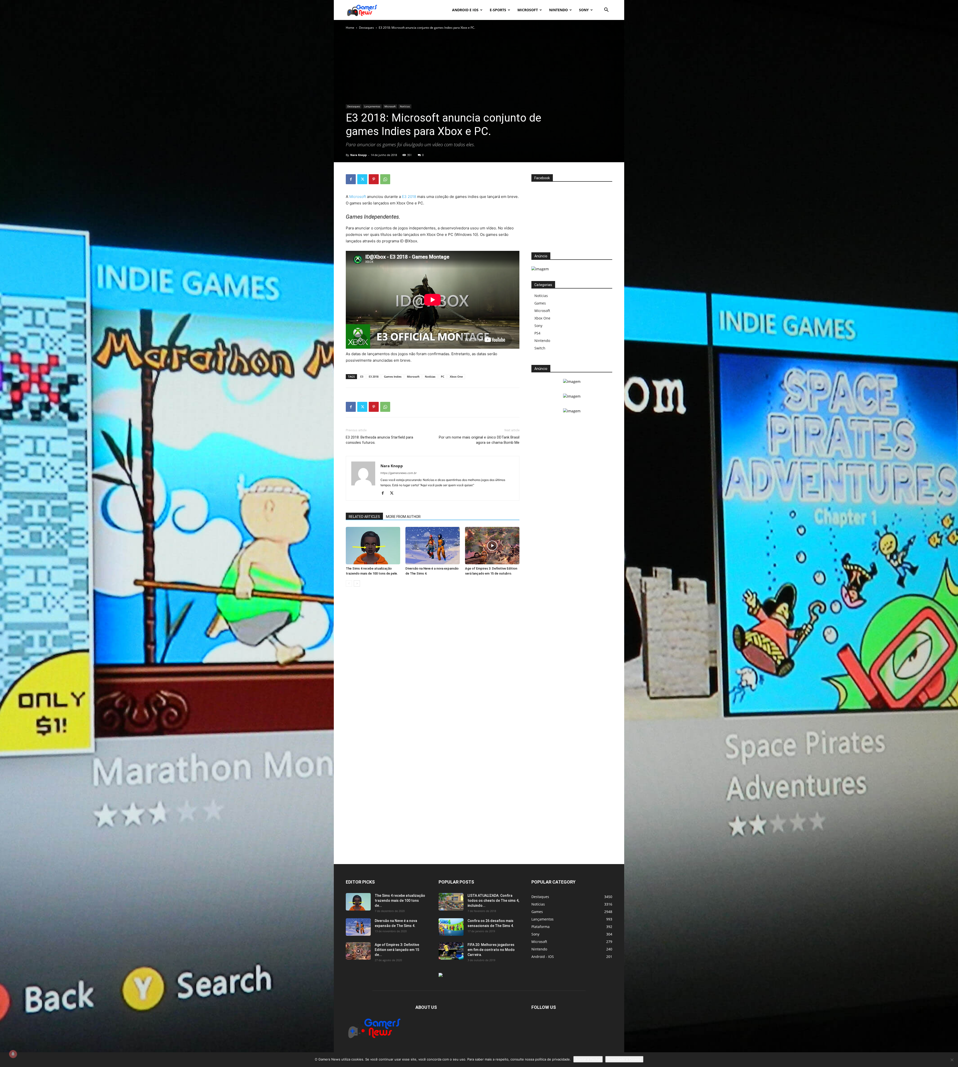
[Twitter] (362, 179)
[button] (606, 10)
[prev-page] (349, 583)
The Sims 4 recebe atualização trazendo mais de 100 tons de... (400, 901)
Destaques (366, 27)
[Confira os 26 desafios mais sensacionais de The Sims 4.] (451, 927)
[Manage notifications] (13, 1054)
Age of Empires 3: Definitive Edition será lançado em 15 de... (397, 950)
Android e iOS (465, 9)
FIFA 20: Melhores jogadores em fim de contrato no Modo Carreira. (491, 950)
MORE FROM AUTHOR (403, 517)
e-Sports (498, 9)
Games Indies (392, 376)
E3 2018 (409, 196)
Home (350, 27)
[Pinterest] (374, 179)
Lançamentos (372, 106)
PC (442, 376)
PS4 (537, 333)
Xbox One (456, 376)
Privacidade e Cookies (624, 1059)
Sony (584, 9)
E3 (361, 376)
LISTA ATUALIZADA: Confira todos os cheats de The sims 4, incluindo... (493, 901)
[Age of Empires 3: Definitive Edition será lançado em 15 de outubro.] (492, 545)
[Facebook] (351, 179)
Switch (539, 348)
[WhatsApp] (385, 179)
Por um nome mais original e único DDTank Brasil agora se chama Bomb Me (479, 440)
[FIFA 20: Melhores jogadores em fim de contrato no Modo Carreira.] (451, 951)
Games (540, 303)
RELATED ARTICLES (364, 517)
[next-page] (357, 583)
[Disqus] (432, 666)
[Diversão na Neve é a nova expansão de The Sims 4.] (432, 545)
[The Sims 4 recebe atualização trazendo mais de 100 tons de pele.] (373, 545)
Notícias (405, 106)
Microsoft (527, 9)
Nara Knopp (358, 155)
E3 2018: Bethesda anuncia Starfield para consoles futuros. (379, 440)
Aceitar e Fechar (588, 1059)
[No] (951, 1059)
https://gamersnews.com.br (398, 473)
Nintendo (558, 9)
